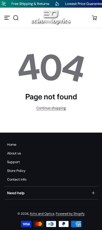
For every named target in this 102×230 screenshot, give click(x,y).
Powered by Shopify (70, 214)
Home (11, 144)
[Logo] (51, 18)
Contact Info (16, 179)
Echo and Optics (42, 214)
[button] (16, 18)
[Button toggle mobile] (7, 17)
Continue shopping (51, 108)
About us (14, 153)
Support (13, 162)
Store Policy (16, 171)
